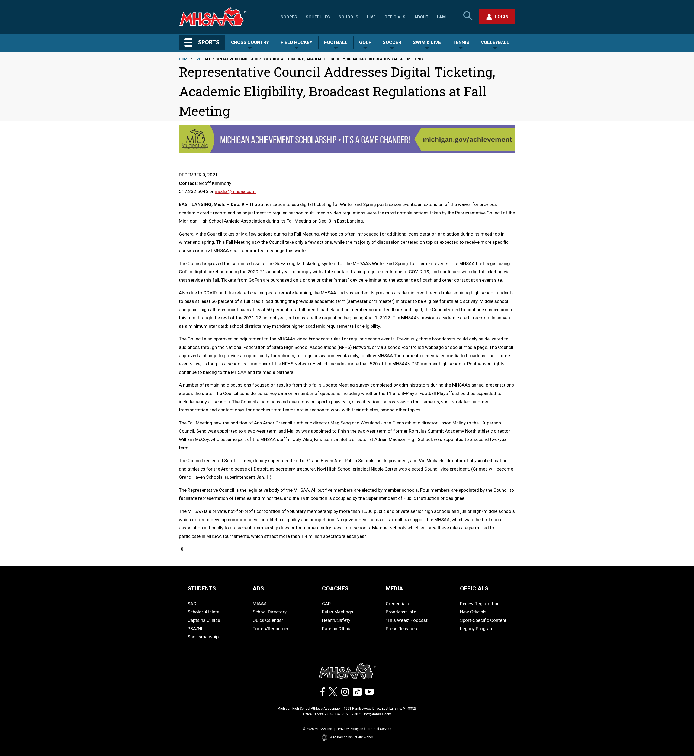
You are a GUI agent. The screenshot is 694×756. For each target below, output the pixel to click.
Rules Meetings (337, 612)
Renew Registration (480, 603)
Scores (289, 17)
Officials (395, 17)
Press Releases (401, 628)
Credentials (397, 603)
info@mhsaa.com (377, 714)
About (421, 17)
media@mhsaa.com (235, 191)
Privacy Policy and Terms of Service (364, 729)
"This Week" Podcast (407, 620)
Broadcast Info (401, 612)
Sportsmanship (203, 636)
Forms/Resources (271, 628)
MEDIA (394, 588)
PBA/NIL (196, 628)
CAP (326, 603)
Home (184, 59)
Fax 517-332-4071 (348, 714)
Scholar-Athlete (203, 612)
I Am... (443, 17)
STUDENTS (202, 588)
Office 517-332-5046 (318, 714)
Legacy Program (477, 628)
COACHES (335, 588)
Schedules (318, 17)
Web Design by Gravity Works (351, 737)
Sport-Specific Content (483, 620)
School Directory (270, 612)
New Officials (473, 612)
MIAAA (260, 603)
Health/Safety (336, 620)
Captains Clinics (204, 620)
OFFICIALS (474, 588)
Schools (348, 17)
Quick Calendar (268, 620)
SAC (192, 603)
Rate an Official (337, 628)
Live (371, 17)
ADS (258, 588)
